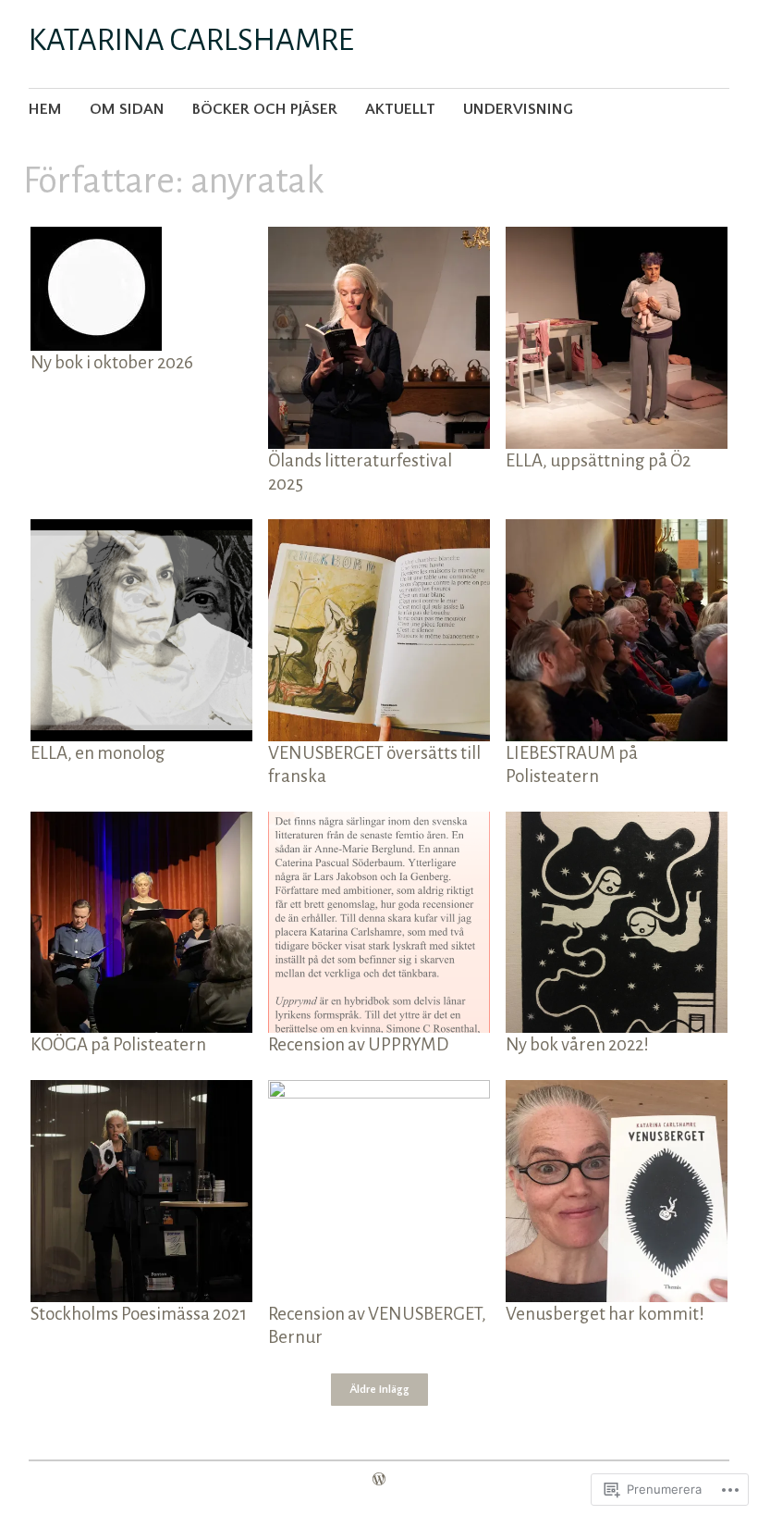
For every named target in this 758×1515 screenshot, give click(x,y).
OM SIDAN (127, 109)
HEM (45, 109)
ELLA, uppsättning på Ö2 (598, 460)
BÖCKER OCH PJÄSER (264, 109)
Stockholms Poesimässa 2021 (139, 1313)
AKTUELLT (400, 109)
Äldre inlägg (379, 1390)
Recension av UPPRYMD (358, 1044)
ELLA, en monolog (98, 753)
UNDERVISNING (518, 109)
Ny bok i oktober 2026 (112, 362)
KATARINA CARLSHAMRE (191, 39)
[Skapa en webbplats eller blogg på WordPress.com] (379, 1480)
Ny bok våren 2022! (577, 1044)
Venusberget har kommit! (605, 1313)
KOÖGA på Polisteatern (118, 1044)
